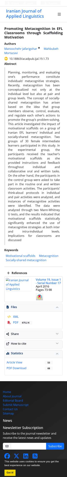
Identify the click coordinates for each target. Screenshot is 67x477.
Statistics (17, 353)
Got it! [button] (10, 472)
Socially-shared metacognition (26, 260)
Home (7, 392)
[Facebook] (7, 457)
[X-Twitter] (16, 457)
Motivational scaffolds (20, 256)
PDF (20, 322)
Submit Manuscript (16, 405)
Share (15, 334)
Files (14, 307)
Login (29, 3)
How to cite (18, 344)
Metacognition (48, 256)
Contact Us (10, 409)
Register (52, 3)
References (19, 273)
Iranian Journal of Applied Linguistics (25, 13)
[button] (41, 465)
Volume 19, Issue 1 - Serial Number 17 (48, 281)
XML (15, 317)
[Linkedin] (25, 457)
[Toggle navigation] (59, 14)
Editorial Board (13, 400)
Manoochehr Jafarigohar (20, 49)
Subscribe (55, 446)
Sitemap (8, 413)
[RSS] (35, 457)
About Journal (12, 396)
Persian (15, 3)
